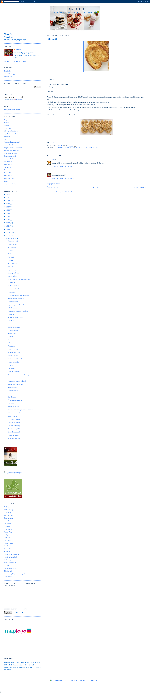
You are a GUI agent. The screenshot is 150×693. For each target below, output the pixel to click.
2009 (8, 232)
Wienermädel (8, 576)
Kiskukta (7, 551)
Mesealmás (11, 292)
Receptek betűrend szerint (12, 109)
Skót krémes (12, 397)
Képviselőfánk (12, 387)
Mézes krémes (12, 276)
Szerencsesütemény (14, 289)
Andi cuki (7, 507)
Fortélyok (7, 136)
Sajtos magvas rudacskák (16, 305)
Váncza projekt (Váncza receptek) (15, 574)
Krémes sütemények (10, 153)
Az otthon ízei (8, 515)
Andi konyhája (8, 510)
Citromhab (7, 521)
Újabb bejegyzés (52, 187)
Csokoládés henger (14, 349)
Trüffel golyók (12, 416)
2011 (8, 226)
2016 (8, 210)
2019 (8, 201)
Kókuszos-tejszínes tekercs (16, 343)
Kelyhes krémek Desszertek (13, 148)
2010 (8, 229)
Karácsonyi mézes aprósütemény (18, 375)
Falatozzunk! (8, 529)
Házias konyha (8, 543)
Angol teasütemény (14, 371)
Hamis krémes (12, 244)
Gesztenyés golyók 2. (15, 419)
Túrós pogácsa (12, 254)
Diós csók (11, 260)
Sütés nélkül (8, 164)
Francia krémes (13, 391)
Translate (19, 100)
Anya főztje (7, 512)
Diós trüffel (11, 282)
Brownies (11, 394)
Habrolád (11, 257)
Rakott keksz (12, 321)
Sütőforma (7, 167)
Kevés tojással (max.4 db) (12, 150)
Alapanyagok (8, 120)
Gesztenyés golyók (14, 422)
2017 (8, 207)
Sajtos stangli (12, 270)
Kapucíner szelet (13, 435)
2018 (8, 204)
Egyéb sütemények (79, 148)
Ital (5, 139)
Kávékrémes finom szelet (16, 298)
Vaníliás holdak (13, 356)
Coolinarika (7, 524)
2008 (8, 236)
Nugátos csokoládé (14, 352)
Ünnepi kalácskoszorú (15, 400)
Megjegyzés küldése (53, 184)
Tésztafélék (7, 173)
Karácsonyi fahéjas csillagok (17, 381)
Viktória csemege (13, 286)
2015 (8, 213)
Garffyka (7, 535)
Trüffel (6, 181)
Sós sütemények (9, 162)
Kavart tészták (8, 145)
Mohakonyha (8, 560)
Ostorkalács (11, 403)
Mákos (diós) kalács (14, 406)
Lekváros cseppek (14, 327)
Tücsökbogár (8, 571)
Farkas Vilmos (8, 532)
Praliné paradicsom (10, 568)
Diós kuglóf (12, 314)
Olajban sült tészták (10, 156)
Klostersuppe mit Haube (11, 554)
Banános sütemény (14, 426)
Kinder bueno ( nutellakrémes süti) (19, 279)
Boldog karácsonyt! (14, 273)
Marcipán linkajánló (10, 557)
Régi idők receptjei (10, 74)
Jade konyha (8, 546)
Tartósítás (7, 170)
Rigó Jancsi (11, 346)
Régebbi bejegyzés (140, 187)
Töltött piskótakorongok (15, 384)
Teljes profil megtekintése (15, 61)
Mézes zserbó (12, 340)
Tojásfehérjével (9, 178)
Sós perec (11, 267)
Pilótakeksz (11, 368)
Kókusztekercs (12, 263)
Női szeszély (12, 247)
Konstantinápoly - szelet (15, 317)
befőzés (6, 122)
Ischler (10, 378)
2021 (8, 197)
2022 (8, 194)
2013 (8, 220)
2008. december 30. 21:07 (63, 166)
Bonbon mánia (8, 518)
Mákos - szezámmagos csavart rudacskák (21, 410)
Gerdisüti (7, 537)
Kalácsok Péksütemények (12, 142)
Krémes (10, 365)
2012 (8, 223)
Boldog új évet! (13, 241)
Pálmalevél (11, 251)
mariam (54, 172)
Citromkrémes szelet (14, 432)
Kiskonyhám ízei (9, 549)
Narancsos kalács (13, 362)
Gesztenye (7, 540)
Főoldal (95, 187)
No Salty (7, 565)
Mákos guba (12, 333)
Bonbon (6, 125)
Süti (53, 160)
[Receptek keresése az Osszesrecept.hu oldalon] (13, 473)
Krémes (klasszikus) (14, 438)
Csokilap (7, 526)
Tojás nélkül (93, 148)
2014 (8, 216)
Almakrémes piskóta (14, 429)
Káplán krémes (13, 308)
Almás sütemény (13, 330)
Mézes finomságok (10, 563)
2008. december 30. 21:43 (63, 178)
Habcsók (11, 324)
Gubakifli (11, 336)
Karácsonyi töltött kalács (16, 359)
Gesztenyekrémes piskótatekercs (18, 295)
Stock (52, 142)
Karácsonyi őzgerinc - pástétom (18, 311)
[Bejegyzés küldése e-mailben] (75, 146)
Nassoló (75, 9)
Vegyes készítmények (11, 184)
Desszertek (7, 128)
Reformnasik (8, 76)
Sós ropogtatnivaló (14, 413)
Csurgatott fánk (13, 301)
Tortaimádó (7, 71)
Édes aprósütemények (62, 148)
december (11, 238)
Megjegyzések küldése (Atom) (65, 192)
